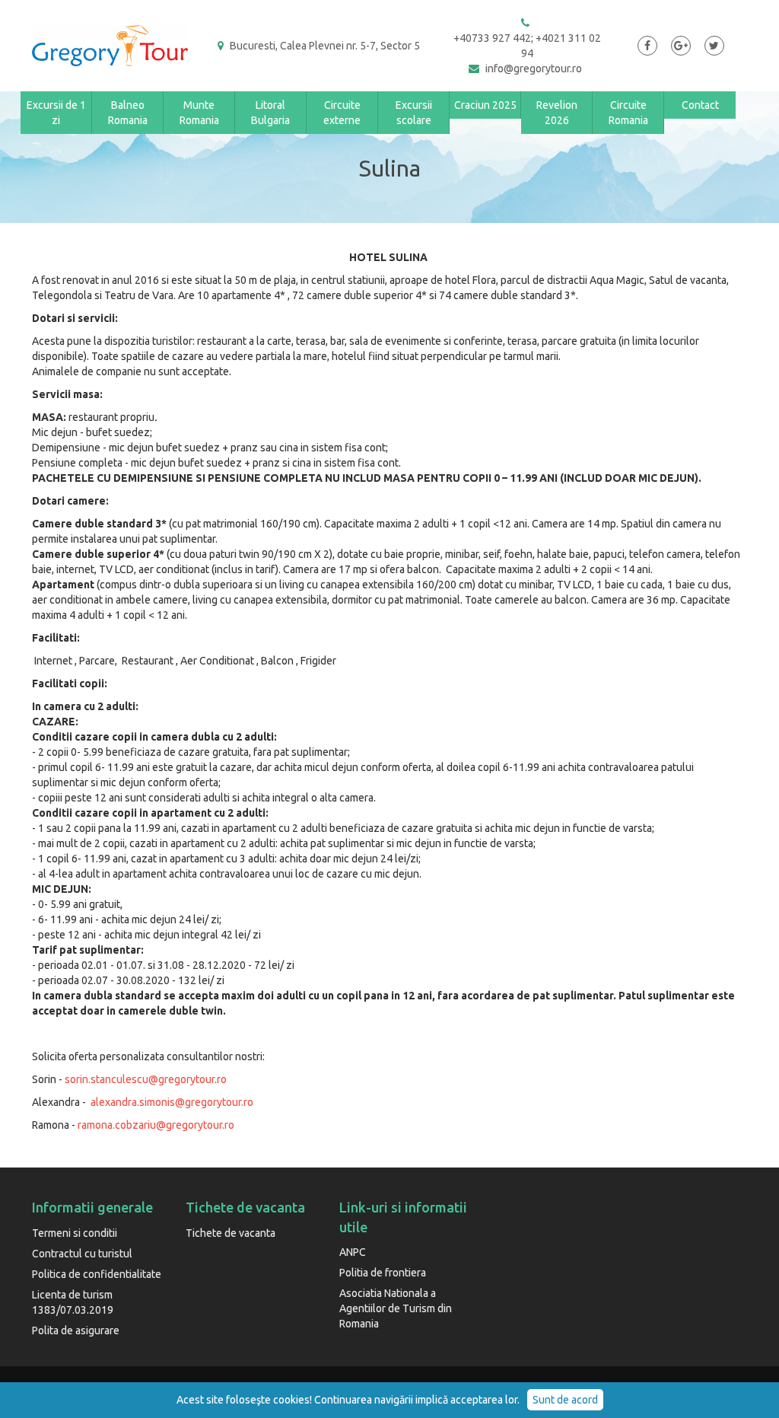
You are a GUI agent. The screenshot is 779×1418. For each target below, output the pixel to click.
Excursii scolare (414, 112)
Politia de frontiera (382, 1273)
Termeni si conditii (74, 1233)
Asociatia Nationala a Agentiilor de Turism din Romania (395, 1308)
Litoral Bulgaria (270, 112)
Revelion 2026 (556, 112)
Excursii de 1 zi (56, 112)
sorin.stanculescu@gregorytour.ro (146, 1079)
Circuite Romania (628, 112)
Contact (700, 105)
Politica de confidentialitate (96, 1274)
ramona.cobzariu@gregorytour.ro (156, 1125)
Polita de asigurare (75, 1330)
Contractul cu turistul (82, 1254)
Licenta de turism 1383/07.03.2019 (72, 1302)
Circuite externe (342, 112)
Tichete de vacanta (230, 1233)
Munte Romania (199, 112)
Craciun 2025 (485, 105)
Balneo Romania (128, 112)
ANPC (352, 1252)
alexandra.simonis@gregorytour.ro (172, 1102)
